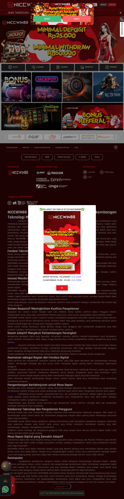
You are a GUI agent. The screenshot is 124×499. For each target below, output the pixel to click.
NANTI (76, 19)
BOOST (47, 19)
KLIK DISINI (76, 276)
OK (62, 287)
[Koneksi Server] (6, 466)
